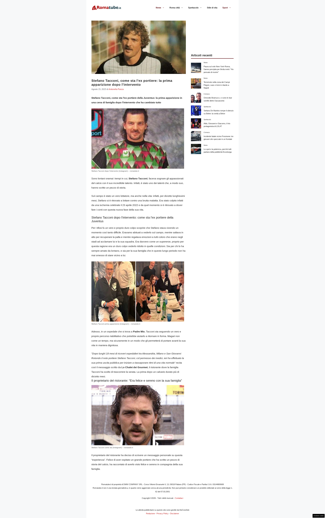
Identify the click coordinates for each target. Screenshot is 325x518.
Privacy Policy (162, 513)
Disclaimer (174, 513)
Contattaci (179, 498)
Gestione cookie (319, 515)
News (158, 8)
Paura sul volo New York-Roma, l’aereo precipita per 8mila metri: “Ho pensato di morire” (218, 69)
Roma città (174, 8)
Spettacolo (193, 8)
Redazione (150, 513)
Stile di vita (212, 8)
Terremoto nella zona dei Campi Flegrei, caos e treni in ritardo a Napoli (217, 85)
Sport (225, 8)
